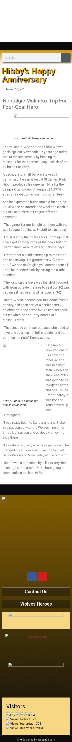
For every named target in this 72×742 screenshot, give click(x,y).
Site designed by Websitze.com (36, 739)
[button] (36, 45)
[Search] (65, 57)
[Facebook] (32, 576)
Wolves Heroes (36, 604)
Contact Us (36, 591)
